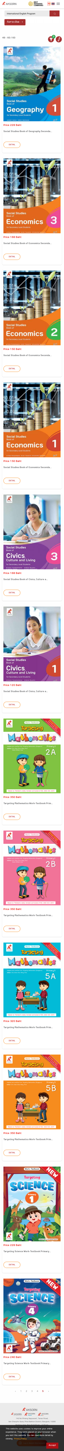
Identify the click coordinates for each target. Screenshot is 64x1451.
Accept (52, 1446)
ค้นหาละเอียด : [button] (14, 22)
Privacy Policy (20, 1439)
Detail (12, 145)
